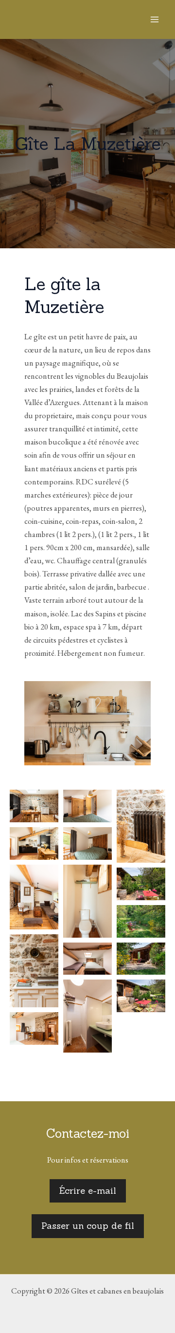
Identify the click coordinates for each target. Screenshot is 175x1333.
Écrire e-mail (87, 1190)
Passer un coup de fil (87, 1225)
